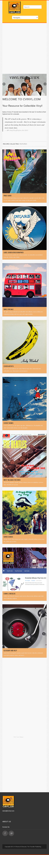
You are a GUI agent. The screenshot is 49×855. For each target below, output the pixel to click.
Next (45, 84)
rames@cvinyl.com (8, 811)
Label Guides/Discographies (14, 252)
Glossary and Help (10, 650)
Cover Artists (9, 366)
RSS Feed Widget (18, 737)
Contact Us (5, 827)
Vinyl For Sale (8, 309)
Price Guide (8, 195)
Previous (4, 84)
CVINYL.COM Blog (9, 593)
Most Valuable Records (12, 480)
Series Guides (8, 537)
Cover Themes (8, 423)
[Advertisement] (24, 48)
